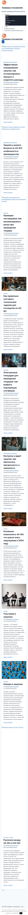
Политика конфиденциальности (13, 30)
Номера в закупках (13, 684)
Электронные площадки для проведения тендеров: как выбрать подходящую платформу (10, 381)
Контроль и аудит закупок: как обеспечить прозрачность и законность (12, 462)
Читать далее (8, 122)
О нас (6, 26)
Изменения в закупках (10, 20)
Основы (7, 24)
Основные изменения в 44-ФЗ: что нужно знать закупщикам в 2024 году (13, 537)
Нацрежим (7, 22)
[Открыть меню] (3, 41)
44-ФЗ (6, 16)
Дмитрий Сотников (12, 82)
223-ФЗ (7, 18)
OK (21, 913)
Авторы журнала (9, 28)
